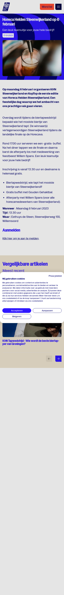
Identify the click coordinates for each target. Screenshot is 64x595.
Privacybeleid (55, 275)
